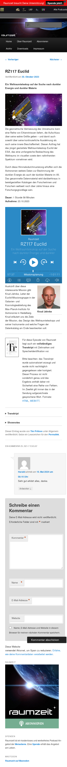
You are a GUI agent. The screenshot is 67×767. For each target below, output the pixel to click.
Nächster (56, 59)
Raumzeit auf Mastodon (17, 760)
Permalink (54, 434)
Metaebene (20, 744)
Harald (21, 471)
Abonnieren (42, 41)
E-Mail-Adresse (21, 600)
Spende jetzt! (55, 3)
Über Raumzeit (24, 41)
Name (17, 582)
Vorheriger (12, 59)
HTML (25, 400)
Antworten (25, 488)
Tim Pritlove (36, 431)
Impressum (38, 48)
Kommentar (19, 538)
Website (16, 618)
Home (9, 41)
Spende (36, 744)
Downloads (22, 48)
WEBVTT (34, 400)
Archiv (9, 48)
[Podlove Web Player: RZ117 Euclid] (33, 245)
